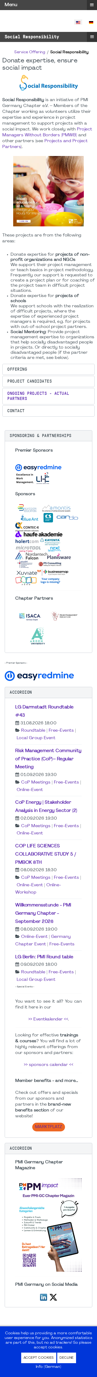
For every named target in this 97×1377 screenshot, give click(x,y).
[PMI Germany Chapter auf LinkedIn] (43, 1297)
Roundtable (33, 731)
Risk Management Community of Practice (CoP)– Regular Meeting (48, 759)
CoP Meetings (35, 782)
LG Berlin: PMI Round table (44, 957)
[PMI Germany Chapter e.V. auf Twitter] (53, 1297)
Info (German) (48, 1367)
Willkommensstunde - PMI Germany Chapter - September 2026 (43, 913)
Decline (67, 1358)
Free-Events (61, 731)
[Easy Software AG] (40, 675)
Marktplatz (48, 1127)
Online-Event (30, 790)
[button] (48, 369)
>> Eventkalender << (48, 1019)
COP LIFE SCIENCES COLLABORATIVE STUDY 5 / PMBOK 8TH (45, 854)
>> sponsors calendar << (48, 1065)
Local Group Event (36, 738)
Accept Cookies (39, 1358)
